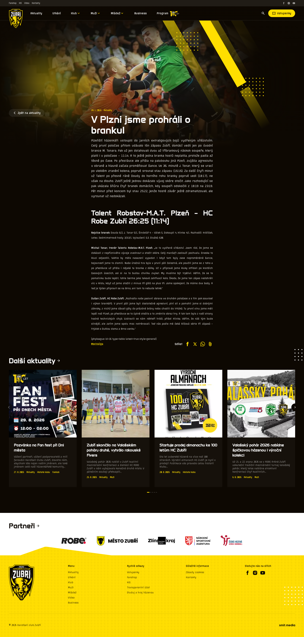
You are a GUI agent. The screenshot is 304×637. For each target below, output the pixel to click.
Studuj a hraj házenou (140, 592)
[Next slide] (295, 407)
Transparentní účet (138, 587)
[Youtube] (294, 3)
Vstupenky (284, 13)
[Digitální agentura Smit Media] (287, 625)
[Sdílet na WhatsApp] (202, 344)
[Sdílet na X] (195, 344)
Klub (74, 13)
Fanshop (12, 3)
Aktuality (36, 13)
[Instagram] (289, 3)
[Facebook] (283, 3)
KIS (20, 3)
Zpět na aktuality (29, 112)
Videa (26, 3)
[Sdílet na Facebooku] (187, 344)
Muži (94, 13)
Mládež (115, 13)
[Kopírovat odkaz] (210, 344)
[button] (148, 492)
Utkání (56, 13)
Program (162, 13)
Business (140, 13)
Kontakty (36, 3)
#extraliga (97, 343)
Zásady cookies (195, 572)
